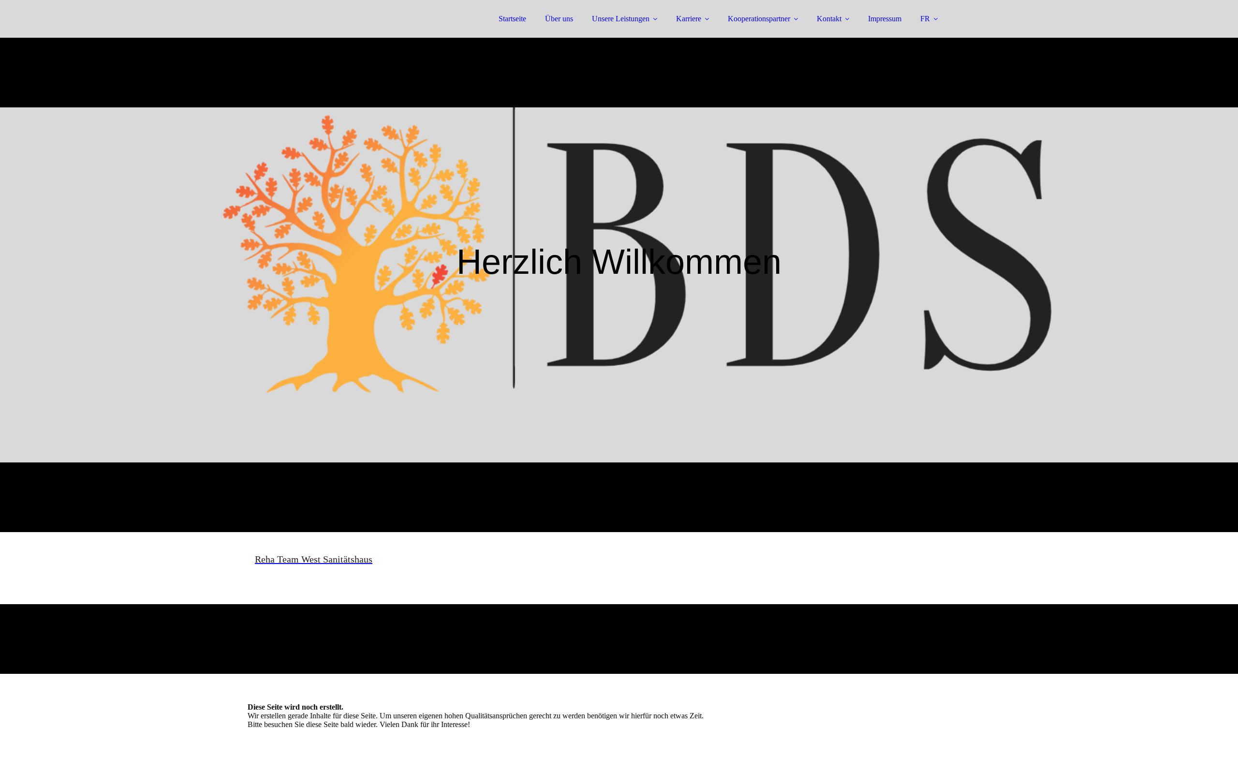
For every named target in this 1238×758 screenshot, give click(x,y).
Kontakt (829, 19)
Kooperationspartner (759, 19)
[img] (332, 34)
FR (925, 19)
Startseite (512, 19)
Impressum (884, 19)
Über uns (559, 19)
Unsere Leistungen (620, 19)
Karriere (688, 19)
